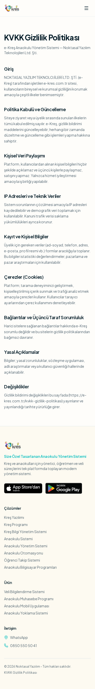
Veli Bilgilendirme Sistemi (24, 591)
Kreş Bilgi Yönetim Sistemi (25, 531)
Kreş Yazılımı (14, 517)
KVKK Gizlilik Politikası (20, 673)
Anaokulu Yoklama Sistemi (26, 613)
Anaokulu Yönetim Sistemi (25, 546)
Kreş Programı (16, 524)
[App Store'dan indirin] (23, 488)
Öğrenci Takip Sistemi (22, 560)
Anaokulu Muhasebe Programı (28, 598)
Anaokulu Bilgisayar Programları (30, 567)
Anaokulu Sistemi (18, 538)
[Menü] (86, 8)
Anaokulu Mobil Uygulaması (26, 606)
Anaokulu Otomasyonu (23, 553)
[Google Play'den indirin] (63, 488)
